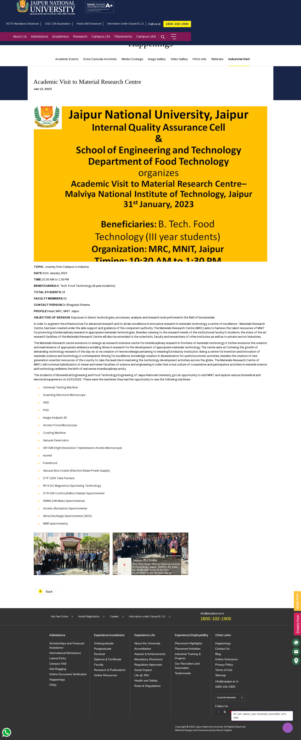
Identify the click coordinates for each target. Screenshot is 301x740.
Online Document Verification (68, 674)
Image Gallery (157, 59)
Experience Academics (109, 635)
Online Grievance (226, 659)
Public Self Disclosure (89, 23)
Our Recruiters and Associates (187, 665)
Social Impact (143, 670)
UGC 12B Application (57, 23)
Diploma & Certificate (107, 659)
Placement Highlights (188, 643)
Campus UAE (146, 36)
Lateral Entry (57, 658)
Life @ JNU (141, 675)
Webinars (217, 59)
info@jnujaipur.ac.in (212, 613)
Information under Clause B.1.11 (147, 616)
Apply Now (297, 601)
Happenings (57, 679)
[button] (173, 36)
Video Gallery (179, 59)
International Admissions (65, 653)
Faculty (98, 664)
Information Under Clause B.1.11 (125, 23)
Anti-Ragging (57, 668)
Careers (114, 616)
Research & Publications (110, 670)
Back (49, 591)
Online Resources (105, 675)
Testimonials (183, 673)
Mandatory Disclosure (148, 659)
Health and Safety (145, 680)
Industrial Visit (239, 59)
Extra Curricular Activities (100, 59)
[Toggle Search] (162, 36)
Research (80, 36)
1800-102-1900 (177, 24)
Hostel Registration (89, 616)
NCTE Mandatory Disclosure (22, 23)
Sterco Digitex (224, 730)
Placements (123, 36)
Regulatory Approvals (148, 664)
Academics (60, 36)
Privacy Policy (224, 664)
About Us (20, 36)
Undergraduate (104, 643)
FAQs (53, 684)
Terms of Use (223, 670)
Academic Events (66, 59)
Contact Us (222, 648)
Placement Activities (187, 648)
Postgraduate (102, 648)
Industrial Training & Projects (188, 656)
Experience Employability (191, 635)
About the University (147, 643)
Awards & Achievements (149, 654)
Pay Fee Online (59, 616)
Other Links (223, 635)
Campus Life (101, 36)
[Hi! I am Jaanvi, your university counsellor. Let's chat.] (288, 728)
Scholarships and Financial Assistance (66, 645)
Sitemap (220, 675)
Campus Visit (57, 663)
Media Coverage (132, 59)
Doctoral (99, 654)
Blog (218, 654)
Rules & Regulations (147, 685)
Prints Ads (199, 59)
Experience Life (144, 635)
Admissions (39, 36)
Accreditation (142, 648)
